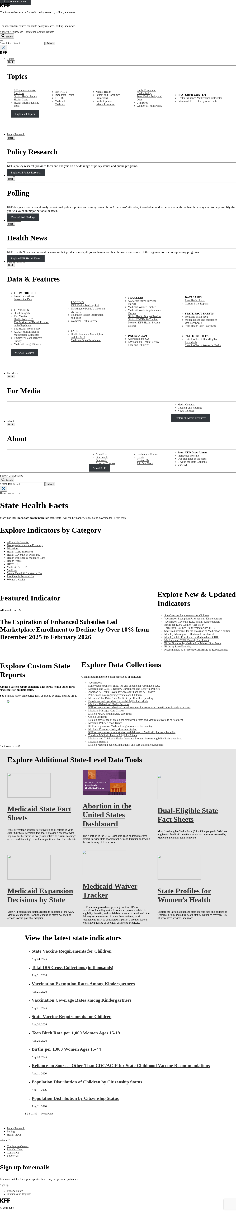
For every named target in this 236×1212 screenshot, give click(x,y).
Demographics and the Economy (25, 545)
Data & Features (16, 261)
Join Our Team (145, 463)
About (10, 421)
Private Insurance (105, 104)
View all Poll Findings (23, 217)
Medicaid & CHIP (17, 567)
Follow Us (17, 31)
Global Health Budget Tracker (144, 316)
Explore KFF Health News (25, 258)
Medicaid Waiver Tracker (141, 307)
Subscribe (5, 31)
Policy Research (16, 134)
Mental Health (103, 91)
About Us (101, 454)
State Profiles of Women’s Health (203, 345)
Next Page (47, 1113)
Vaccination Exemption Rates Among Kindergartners (83, 983)
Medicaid (60, 101)
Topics (10, 58)
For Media (12, 373)
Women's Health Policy (149, 105)
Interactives (13, 493)
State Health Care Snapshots (200, 325)
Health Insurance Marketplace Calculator (200, 97)
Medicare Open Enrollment (86, 340)
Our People (102, 457)
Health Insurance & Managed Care (26, 557)
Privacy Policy (15, 1190)
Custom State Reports (197, 303)
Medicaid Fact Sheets (196, 316)
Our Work (101, 460)
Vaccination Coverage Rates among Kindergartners (81, 1000)
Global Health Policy (25, 96)
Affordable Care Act (25, 90)
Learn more (120, 517)
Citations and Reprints (190, 407)
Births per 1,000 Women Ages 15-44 (66, 1049)
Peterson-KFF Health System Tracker (198, 101)
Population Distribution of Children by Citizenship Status (87, 1081)
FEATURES (21, 309)
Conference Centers (34, 31)
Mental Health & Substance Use (24, 573)
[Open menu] (1, 40)
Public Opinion (104, 101)
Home (3, 493)
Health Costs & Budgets (20, 551)
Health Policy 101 (24, 319)
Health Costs (21, 99)
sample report (14, 695)
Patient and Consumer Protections (108, 96)
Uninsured (142, 102)
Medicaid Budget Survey (27, 344)
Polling (11, 175)
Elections (19, 93)
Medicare (60, 104)
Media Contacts (186, 404)
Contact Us (143, 460)
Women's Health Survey (84, 320)
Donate (50, 31)
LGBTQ (59, 97)
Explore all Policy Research (26, 172)
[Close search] (3, 48)
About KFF (99, 468)
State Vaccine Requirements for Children (71, 951)
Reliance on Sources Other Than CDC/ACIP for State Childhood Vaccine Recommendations (121, 1065)
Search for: (6, 43)
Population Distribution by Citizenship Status (75, 1098)
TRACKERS (136, 297)
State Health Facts (195, 300)
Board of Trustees (105, 463)
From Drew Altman (24, 296)
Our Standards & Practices (192, 458)
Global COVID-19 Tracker (143, 319)
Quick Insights (22, 313)
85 (35, 1113)
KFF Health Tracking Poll (85, 305)
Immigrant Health (64, 94)
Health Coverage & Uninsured (23, 554)
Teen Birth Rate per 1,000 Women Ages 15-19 (76, 1032)
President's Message (188, 455)
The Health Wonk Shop (27, 328)
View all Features (24, 352)
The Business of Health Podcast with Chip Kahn (31, 324)
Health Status (14, 560)
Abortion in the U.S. (139, 338)
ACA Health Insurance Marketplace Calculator (26, 333)
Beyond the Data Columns (192, 461)
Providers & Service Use (20, 576)
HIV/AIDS (61, 91)
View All (182, 464)
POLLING (77, 302)
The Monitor (21, 316)
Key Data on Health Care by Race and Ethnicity (143, 343)
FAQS (74, 330)
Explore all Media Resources (190, 417)
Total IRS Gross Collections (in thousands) (72, 967)
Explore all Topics (25, 114)
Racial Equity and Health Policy (146, 92)
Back (10, 62)
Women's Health (16, 579)
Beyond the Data (23, 299)
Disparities (12, 548)
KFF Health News (18, 252)
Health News (14, 220)
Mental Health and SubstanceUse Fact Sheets (201, 321)
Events (140, 457)
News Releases (186, 410)
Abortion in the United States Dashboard (107, 815)
